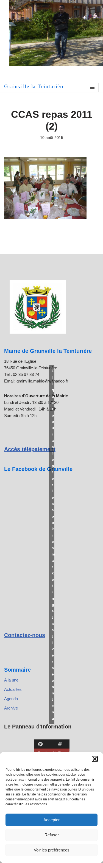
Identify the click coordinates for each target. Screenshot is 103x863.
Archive (11, 708)
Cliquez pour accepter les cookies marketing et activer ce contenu (53, 544)
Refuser (51, 835)
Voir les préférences (51, 850)
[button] (95, 759)
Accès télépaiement (29, 449)
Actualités (13, 689)
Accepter (51, 819)
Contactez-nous (24, 635)
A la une (11, 680)
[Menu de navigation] (92, 87)
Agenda (11, 698)
